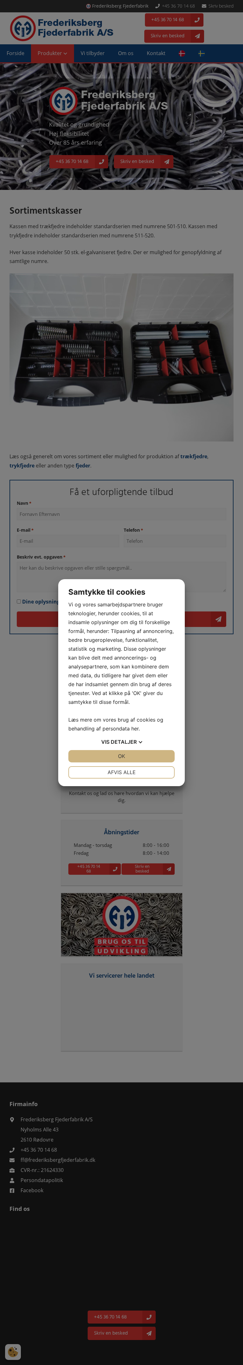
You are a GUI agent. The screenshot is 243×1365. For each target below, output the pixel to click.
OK (121, 756)
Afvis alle (122, 772)
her (135, 728)
